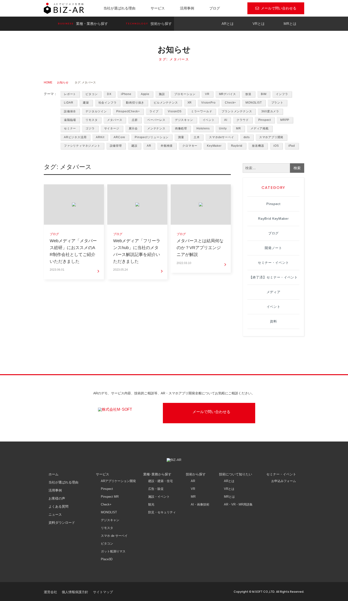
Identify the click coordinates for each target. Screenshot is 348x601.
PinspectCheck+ (128, 111)
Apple (145, 94)
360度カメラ (270, 111)
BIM (263, 94)
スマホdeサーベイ (221, 137)
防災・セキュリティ (162, 512)
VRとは (259, 24)
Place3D (106, 559)
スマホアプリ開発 (271, 137)
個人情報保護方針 (75, 592)
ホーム (53, 474)
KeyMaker (214, 145)
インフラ (282, 94)
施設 (162, 94)
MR (238, 128)
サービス (158, 8)
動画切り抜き (135, 102)
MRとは (290, 24)
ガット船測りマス (113, 551)
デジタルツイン (96, 111)
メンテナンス (156, 128)
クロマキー (189, 145)
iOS (276, 145)
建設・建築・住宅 (160, 481)
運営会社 (50, 592)
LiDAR (68, 102)
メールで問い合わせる (278, 8)
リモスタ (91, 120)
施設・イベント (159, 496)
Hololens (203, 128)
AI (225, 120)
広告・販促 (156, 489)
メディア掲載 (259, 128)
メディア (274, 292)
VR (207, 94)
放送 (248, 94)
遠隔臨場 (70, 120)
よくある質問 (58, 506)
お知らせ (62, 82)
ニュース (55, 514)
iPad (291, 145)
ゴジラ (89, 128)
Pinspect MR (110, 496)
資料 (273, 321)
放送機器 (258, 145)
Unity (223, 128)
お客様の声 (57, 498)
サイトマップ (103, 592)
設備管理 (116, 145)
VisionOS (174, 111)
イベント (209, 120)
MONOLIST (253, 102)
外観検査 (167, 145)
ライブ (153, 111)
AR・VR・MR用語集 (238, 504)
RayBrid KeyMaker (273, 218)
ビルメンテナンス (166, 102)
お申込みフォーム (283, 481)
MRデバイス (227, 94)
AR (149, 145)
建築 (86, 102)
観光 (151, 504)
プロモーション (185, 94)
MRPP (284, 120)
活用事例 (187, 8)
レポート (70, 94)
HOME (48, 82)
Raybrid (237, 145)
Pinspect (264, 120)
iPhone (126, 94)
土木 (197, 137)
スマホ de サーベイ (114, 535)
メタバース (114, 120)
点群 (135, 120)
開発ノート (273, 248)
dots (247, 137)
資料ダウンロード (62, 522)
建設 (134, 145)
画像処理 (181, 128)
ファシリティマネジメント (82, 145)
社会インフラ (107, 102)
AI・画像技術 (200, 504)
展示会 (133, 128)
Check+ (230, 102)
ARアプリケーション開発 (118, 481)
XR (189, 102)
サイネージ (111, 128)
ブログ (214, 8)
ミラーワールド (201, 111)
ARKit (100, 137)
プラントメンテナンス (237, 111)
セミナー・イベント (273, 262)
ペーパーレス (156, 120)
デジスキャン (184, 120)
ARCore (119, 137)
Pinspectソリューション (152, 137)
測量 (181, 137)
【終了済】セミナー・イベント (273, 277)
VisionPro (208, 102)
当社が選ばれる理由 (119, 8)
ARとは (228, 24)
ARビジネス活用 (75, 137)
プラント (277, 102)
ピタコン (91, 94)
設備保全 (70, 111)
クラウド (242, 120)
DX (109, 94)
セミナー (70, 128)
